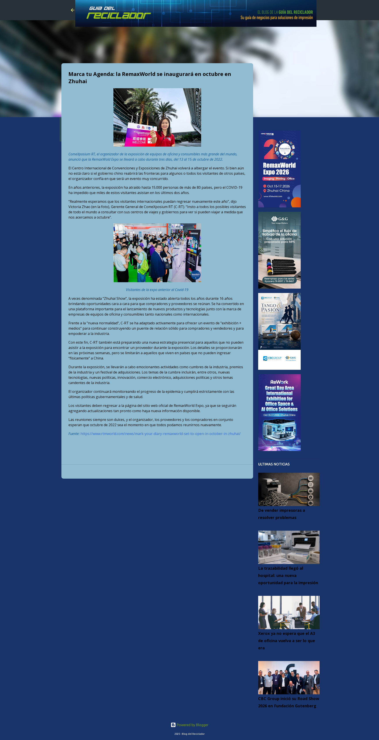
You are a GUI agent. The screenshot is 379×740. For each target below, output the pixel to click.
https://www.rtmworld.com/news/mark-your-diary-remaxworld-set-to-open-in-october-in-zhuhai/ (160, 433)
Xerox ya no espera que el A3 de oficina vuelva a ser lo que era (286, 640)
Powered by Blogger (192, 725)
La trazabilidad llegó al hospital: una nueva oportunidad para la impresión (288, 575)
